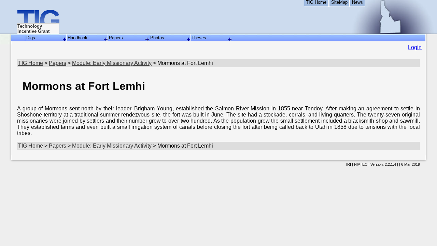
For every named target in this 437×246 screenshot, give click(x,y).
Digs (30, 37)
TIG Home (316, 2)
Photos (157, 37)
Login (415, 47)
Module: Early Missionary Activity (112, 63)
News (357, 2)
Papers (116, 37)
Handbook (77, 37)
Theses (199, 37)
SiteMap (339, 2)
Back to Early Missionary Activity (8, 140)
